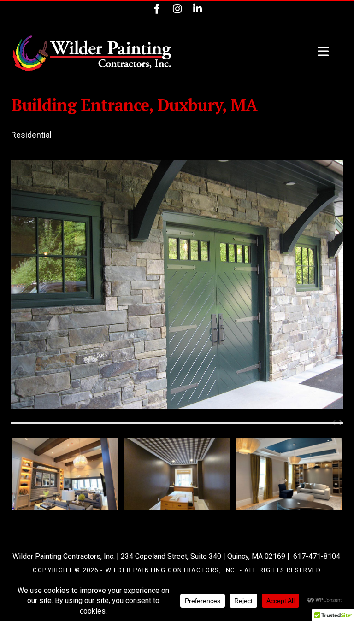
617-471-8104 (316, 556)
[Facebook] (157, 10)
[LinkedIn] (197, 10)
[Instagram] (177, 10)
